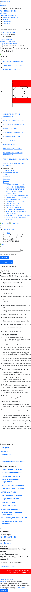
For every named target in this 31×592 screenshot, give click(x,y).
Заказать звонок (8, 15)
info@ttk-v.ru (4, 13)
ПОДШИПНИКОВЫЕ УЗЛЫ (14, 203)
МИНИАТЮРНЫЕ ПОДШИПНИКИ (17, 195)
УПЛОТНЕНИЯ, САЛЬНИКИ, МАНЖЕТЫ (18, 216)
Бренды (5, 19)
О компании (7, 21)
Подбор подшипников (10, 17)
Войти (5, 32)
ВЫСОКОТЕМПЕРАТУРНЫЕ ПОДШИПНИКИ (10, 481)
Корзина (6, 34)
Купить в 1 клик (6, 262)
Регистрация (11, 32)
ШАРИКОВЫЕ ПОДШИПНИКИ (15, 185)
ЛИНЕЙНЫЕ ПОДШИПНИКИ (15, 209)
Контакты (6, 25)
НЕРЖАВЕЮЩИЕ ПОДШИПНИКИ (17, 197)
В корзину (4, 257)
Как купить (6, 23)
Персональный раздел (7, 566)
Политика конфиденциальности (13, 461)
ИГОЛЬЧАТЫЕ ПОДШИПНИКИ (15, 201)
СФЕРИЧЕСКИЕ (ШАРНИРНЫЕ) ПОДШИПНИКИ (11, 513)
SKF (8, 233)
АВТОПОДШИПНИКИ (13, 199)
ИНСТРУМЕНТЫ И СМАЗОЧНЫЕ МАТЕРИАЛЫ (12, 522)
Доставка (4, 451)
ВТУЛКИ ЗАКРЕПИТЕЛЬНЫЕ (15, 189)
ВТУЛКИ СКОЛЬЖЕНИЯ (13, 207)
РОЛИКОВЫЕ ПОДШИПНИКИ (15, 187)
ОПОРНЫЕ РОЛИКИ (12, 205)
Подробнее (21, 588)
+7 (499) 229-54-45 (8, 11)
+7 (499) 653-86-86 (8, 171)
